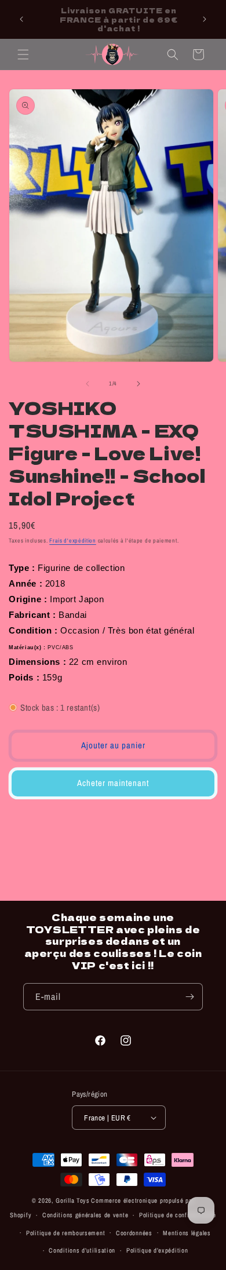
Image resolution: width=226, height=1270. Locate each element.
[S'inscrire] (189, 996)
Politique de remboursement (65, 1233)
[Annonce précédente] (21, 19)
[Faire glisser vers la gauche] (87, 383)
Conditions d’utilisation (82, 1250)
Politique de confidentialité (177, 1215)
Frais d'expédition (72, 540)
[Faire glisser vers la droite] (138, 383)
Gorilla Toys (72, 1200)
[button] (23, 54)
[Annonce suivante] (204, 19)
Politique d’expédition (157, 1250)
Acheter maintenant (113, 783)
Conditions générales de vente (85, 1215)
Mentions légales (186, 1233)
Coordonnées (134, 1233)
